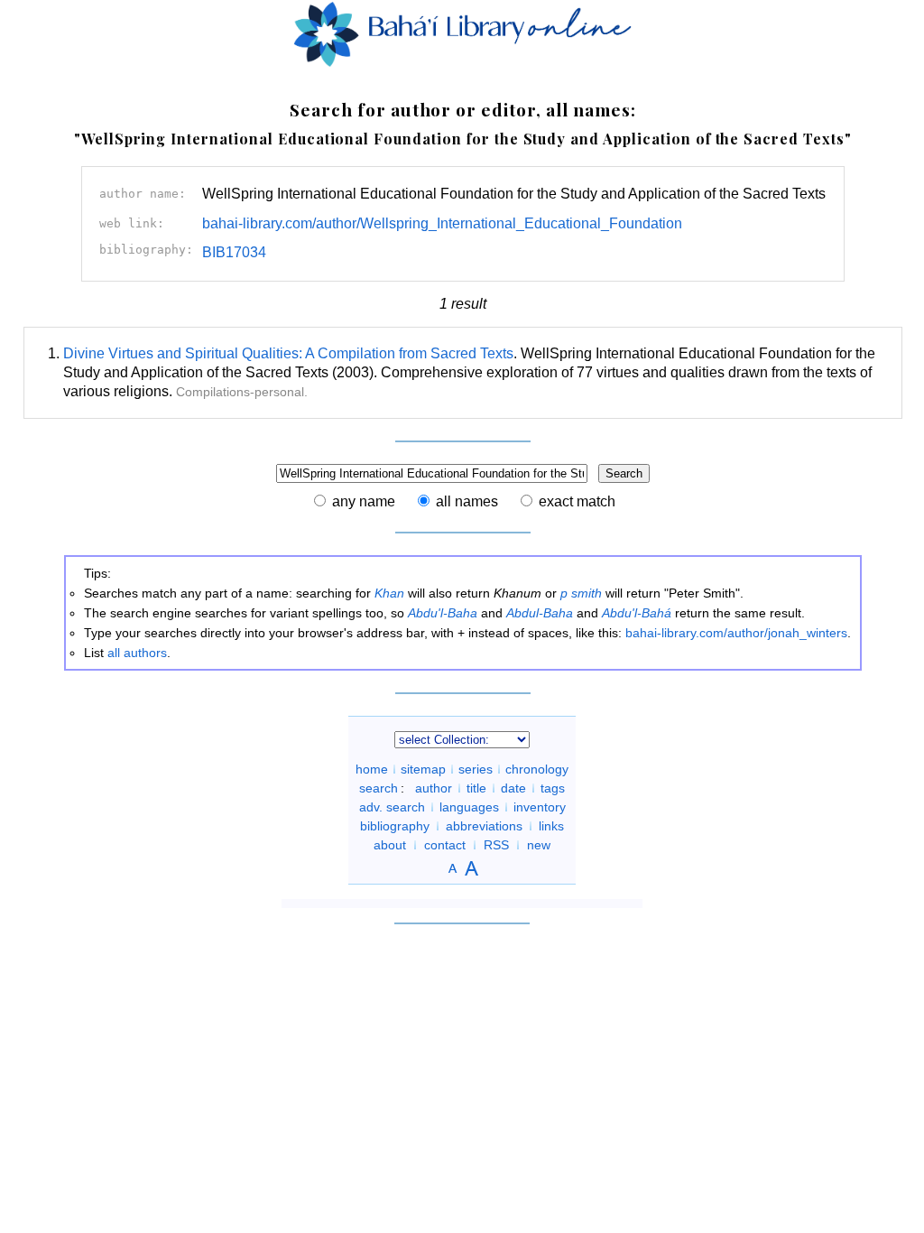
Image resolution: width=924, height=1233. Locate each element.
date (513, 788)
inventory (539, 807)
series (475, 769)
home (372, 769)
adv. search (392, 807)
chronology (536, 769)
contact (445, 845)
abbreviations (484, 826)
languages (469, 807)
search (378, 788)
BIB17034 (234, 252)
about (390, 845)
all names (467, 501)
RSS (496, 845)
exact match (577, 501)
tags (553, 788)
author (433, 788)
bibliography (395, 826)
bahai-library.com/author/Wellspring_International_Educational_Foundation (442, 223)
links (551, 826)
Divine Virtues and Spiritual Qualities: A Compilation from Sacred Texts (288, 353)
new (538, 845)
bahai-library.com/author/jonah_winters (736, 633)
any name (363, 501)
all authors (137, 652)
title (476, 788)
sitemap (423, 769)
